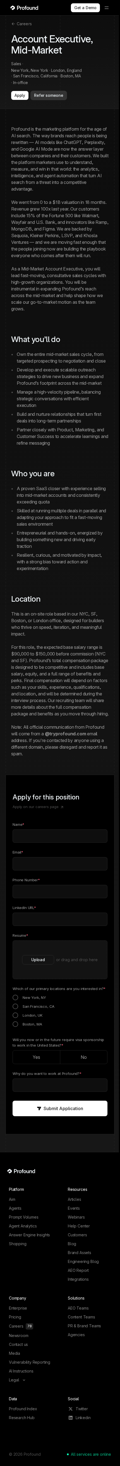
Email (18, 852)
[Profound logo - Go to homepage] (24, 7)
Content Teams (81, 1317)
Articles (74, 1199)
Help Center (79, 1226)
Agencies (76, 1334)
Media (14, 1353)
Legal (14, 1380)
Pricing (15, 1317)
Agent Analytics (23, 1226)
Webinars (76, 1217)
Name (18, 824)
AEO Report (78, 1270)
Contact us (18, 1344)
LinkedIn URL (24, 907)
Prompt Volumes (24, 1217)
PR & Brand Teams (84, 1325)
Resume (20, 935)
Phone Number (26, 880)
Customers (77, 1234)
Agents (15, 1208)
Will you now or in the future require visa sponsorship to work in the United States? (58, 1042)
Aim (12, 1199)
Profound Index (23, 1408)
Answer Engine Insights (29, 1234)
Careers (24, 23)
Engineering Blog (83, 1261)
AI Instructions (21, 1371)
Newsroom (18, 1335)
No (84, 1057)
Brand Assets (79, 1252)
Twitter (82, 1408)
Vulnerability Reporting (29, 1362)
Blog (72, 1243)
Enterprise (18, 1308)
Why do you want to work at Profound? (47, 1073)
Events (74, 1208)
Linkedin (83, 1417)
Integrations (78, 1279)
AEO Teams (78, 1308)
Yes (36, 1057)
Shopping (18, 1243)
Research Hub (22, 1417)
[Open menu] (106, 7)
